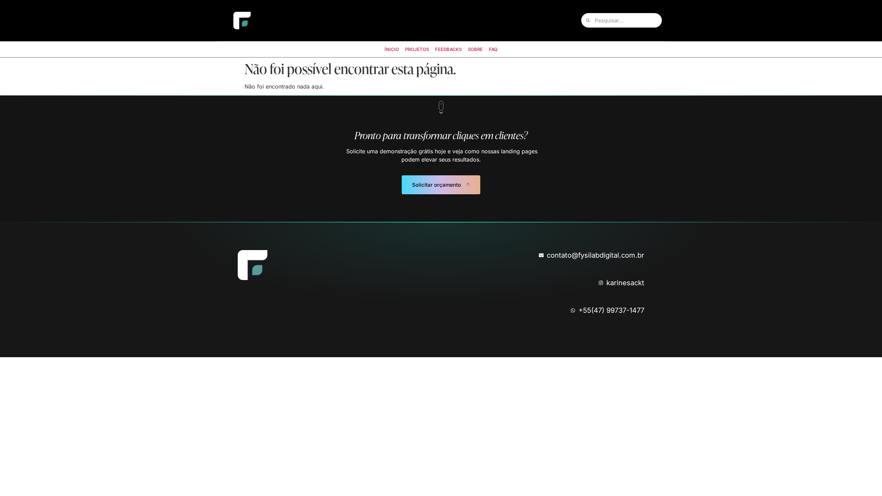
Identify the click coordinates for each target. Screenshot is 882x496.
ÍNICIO (391, 49)
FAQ (493, 49)
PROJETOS (417, 49)
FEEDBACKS (448, 49)
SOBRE (475, 49)
